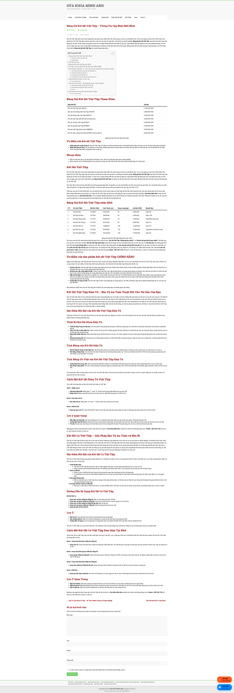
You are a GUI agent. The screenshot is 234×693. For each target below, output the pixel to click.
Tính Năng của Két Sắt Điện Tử (80, 75)
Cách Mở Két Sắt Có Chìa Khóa (156, 600)
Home (70, 17)
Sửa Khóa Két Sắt (98, 684)
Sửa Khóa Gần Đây (88, 684)
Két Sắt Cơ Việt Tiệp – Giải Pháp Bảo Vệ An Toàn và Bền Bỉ (86, 83)
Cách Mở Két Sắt (116, 17)
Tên (68, 641)
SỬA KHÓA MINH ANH (85, 5)
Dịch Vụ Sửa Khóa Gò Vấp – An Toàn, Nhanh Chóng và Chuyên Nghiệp (89, 600)
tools (135, 17)
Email (69, 650)
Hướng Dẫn (104, 17)
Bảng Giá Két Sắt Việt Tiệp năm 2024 (80, 64)
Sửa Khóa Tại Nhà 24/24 (110, 684)
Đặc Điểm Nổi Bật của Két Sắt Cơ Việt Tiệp (83, 85)
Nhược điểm (75, 60)
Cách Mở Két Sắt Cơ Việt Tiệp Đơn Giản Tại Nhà (83, 91)
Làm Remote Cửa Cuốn (94, 682)
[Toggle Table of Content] (112, 53)
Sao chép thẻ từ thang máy (147, 682)
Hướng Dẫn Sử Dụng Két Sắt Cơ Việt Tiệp (82, 87)
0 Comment (86, 34)
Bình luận (70, 615)
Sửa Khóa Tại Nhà (80, 17)
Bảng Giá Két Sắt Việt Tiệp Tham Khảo (80, 56)
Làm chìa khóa (93, 17)
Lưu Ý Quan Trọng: (76, 93)
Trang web (70, 660)
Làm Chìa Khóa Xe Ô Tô (80, 682)
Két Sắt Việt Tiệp (74, 62)
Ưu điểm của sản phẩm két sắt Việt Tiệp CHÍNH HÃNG (85, 66)
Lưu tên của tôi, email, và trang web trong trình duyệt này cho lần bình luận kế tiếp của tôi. (97, 670)
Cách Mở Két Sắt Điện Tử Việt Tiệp (79, 79)
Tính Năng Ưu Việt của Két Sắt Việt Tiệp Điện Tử (84, 77)
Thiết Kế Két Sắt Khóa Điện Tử (79, 73)
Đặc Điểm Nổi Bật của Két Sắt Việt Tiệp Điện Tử (84, 71)
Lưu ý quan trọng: (76, 81)
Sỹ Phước (72, 30)
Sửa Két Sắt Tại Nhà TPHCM (75, 684)
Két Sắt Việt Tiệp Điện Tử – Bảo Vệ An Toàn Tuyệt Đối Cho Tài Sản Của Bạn (91, 69)
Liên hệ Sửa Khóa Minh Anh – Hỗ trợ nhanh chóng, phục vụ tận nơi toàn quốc (120, 682)
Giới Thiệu (128, 17)
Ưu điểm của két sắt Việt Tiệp (79, 58)
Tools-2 (142, 17)
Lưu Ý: (73, 89)
